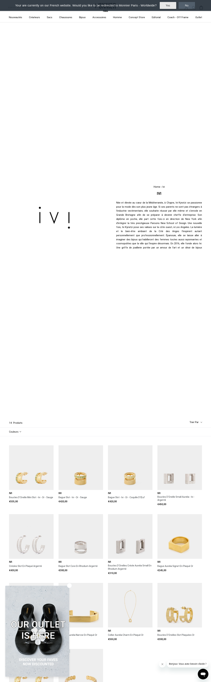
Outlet (198, 17)
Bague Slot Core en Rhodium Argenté (78, 566)
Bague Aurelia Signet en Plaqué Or (175, 566)
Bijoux (82, 17)
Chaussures (65, 17)
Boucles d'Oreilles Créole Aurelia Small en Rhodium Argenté (129, 567)
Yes (168, 5)
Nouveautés (15, 17)
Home (157, 186)
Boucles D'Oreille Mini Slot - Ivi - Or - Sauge (31, 497)
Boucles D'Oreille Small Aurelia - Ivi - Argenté (176, 498)
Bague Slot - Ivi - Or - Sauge (73, 497)
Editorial (156, 17)
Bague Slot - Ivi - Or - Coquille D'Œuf (126, 497)
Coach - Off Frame (177, 17)
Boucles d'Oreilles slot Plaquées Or (176, 635)
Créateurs (34, 17)
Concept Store (137, 17)
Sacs (49, 17)
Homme (117, 17)
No (187, 5)
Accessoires (99, 17)
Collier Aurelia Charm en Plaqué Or (126, 635)
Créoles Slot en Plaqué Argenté (25, 566)
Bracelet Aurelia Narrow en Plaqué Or (78, 635)
